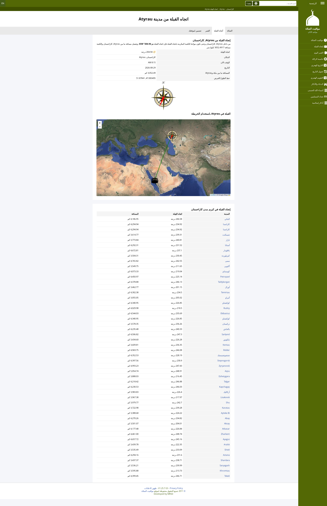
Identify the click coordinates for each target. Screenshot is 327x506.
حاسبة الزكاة (317, 59)
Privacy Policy (176, 488)
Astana (226, 455)
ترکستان (226, 323)
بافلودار (226, 250)
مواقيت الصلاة (317, 40)
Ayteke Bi (225, 413)
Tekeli (227, 476)
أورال (227, 287)
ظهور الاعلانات (150, 488)
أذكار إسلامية (317, 102)
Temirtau (225, 292)
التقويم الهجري (317, 77)
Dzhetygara (224, 376)
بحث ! (249, 3)
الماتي (227, 219)
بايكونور (226, 339)
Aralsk (227, 444)
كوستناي (226, 271)
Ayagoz (226, 439)
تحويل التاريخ (318, 71)
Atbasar (226, 428)
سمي (227, 261)
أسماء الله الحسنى (315, 90)
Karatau (226, 407)
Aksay (227, 423)
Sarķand (226, 334)
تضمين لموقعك (195, 30)
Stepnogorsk (223, 360)
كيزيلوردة (226, 255)
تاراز (228, 240)
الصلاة (229, 30)
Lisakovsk (225, 397)
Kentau (226, 344)
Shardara (225, 460)
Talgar (227, 381)
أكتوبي (227, 266)
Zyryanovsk (224, 365)
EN (2, 3)
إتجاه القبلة (318, 46)
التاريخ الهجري (317, 65)
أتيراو (227, 297)
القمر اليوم (318, 52)
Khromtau (225, 470)
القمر (207, 30)
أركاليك (227, 392)
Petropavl (225, 276)
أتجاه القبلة (218, 30)
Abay (227, 418)
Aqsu (227, 371)
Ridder (226, 350)
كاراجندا (226, 224)
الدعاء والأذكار (317, 84)
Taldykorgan (224, 281)
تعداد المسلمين (317, 96)
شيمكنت (226, 234)
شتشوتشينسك (224, 355)
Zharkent (225, 434)
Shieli (227, 449)
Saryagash (225, 465)
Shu (228, 402)
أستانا (227, 245)
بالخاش (226, 329)
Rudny (227, 308)
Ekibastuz (225, 313)
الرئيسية (313, 3)
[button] (172, 134)
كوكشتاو (226, 302)
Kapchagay (224, 386)
